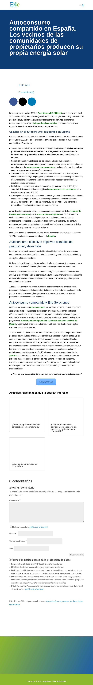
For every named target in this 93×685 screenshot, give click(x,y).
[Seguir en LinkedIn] (32, 102)
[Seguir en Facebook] (13, 102)
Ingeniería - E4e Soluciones (54, 681)
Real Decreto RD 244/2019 (50, 113)
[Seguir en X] (23, 102)
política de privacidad (38, 527)
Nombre (13, 533)
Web (11, 548)
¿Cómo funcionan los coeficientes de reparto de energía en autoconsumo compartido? (63, 428)
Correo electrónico (18, 541)
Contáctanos (46, 382)
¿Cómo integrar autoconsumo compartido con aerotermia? (26, 426)
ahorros (13, 356)
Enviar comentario (76, 555)
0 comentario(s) (26, 92)
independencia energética (45, 123)
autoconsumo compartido (49, 214)
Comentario (15, 500)
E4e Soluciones (37, 307)
